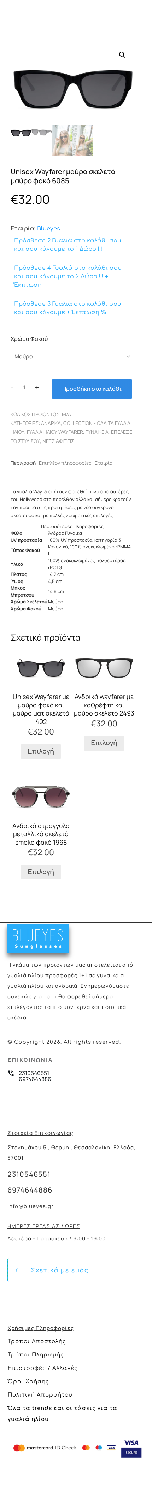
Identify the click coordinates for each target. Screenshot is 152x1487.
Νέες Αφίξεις (58, 441)
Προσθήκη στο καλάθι (92, 389)
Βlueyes (48, 228)
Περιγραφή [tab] (23, 462)
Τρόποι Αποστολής (37, 1342)
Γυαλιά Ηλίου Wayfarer (55, 431)
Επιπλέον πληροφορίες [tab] (65, 462)
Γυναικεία (97, 431)
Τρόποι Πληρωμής (36, 1355)
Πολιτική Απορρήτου (40, 1395)
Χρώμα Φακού (29, 339)
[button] (122, 55)
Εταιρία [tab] (104, 462)
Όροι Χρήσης (28, 1382)
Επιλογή (41, 751)
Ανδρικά (51, 423)
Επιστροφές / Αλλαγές (43, 1368)
